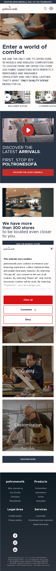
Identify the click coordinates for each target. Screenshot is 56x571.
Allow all (28, 299)
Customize (26, 309)
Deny (28, 319)
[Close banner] (51, 249)
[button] (28, 172)
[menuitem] (15, 488)
